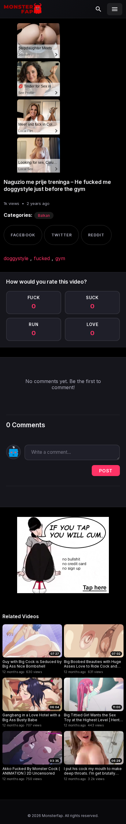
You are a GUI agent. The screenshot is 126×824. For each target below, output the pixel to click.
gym (60, 258)
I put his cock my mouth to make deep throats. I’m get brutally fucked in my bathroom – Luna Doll (93, 771)
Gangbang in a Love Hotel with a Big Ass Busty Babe (31, 717)
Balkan (44, 215)
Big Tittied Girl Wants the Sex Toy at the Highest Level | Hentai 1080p (93, 717)
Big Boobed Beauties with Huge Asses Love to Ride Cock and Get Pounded (92, 664)
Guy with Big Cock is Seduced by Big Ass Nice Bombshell (32, 664)
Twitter (61, 235)
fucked (42, 258)
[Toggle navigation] (114, 9)
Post (106, 470)
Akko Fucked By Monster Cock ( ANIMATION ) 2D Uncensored (31, 771)
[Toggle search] (98, 9)
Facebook (23, 235)
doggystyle (16, 258)
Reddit (96, 235)
